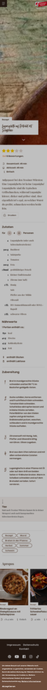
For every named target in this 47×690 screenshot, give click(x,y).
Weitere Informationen (31, 681)
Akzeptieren (8, 686)
